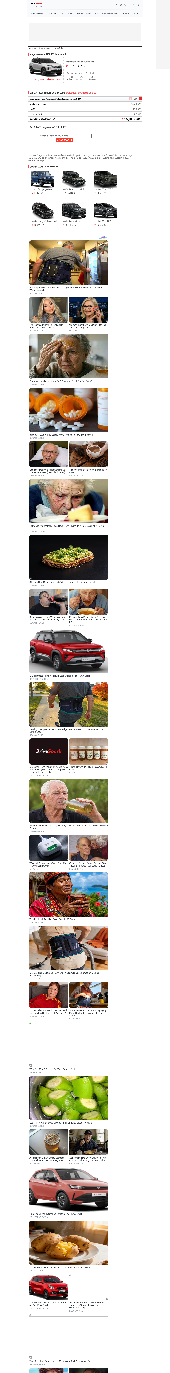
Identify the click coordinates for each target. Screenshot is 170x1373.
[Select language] (139, 5)
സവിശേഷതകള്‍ (72, 78)
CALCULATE (64, 139)
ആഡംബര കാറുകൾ (110, 13)
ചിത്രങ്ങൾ (92, 78)
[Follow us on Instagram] (121, 5)
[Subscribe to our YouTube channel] (116, 5)
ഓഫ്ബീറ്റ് (126, 13)
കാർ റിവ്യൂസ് (67, 13)
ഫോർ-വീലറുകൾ (36, 13)
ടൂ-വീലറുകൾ (52, 13)
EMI (81, 78)
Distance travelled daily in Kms (53, 136)
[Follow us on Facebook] (112, 5)
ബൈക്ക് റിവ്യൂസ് (84, 13)
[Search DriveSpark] (134, 5)
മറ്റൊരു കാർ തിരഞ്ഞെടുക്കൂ (47, 79)
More (136, 13)
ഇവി (96, 13)
